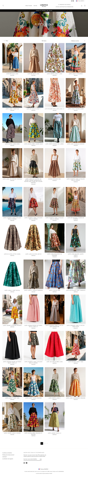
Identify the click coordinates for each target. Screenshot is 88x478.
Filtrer (6, 40)
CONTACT (4, 456)
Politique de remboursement (8, 454)
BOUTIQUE (29, 5)
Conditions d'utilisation (7, 452)
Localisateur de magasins (64, 6)
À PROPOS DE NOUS (64, 4)
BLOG (35, 5)
